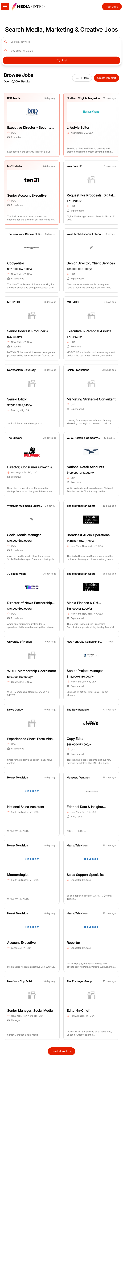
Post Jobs (112, 6)
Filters (85, 77)
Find (64, 60)
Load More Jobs (61, 1051)
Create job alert (106, 77)
